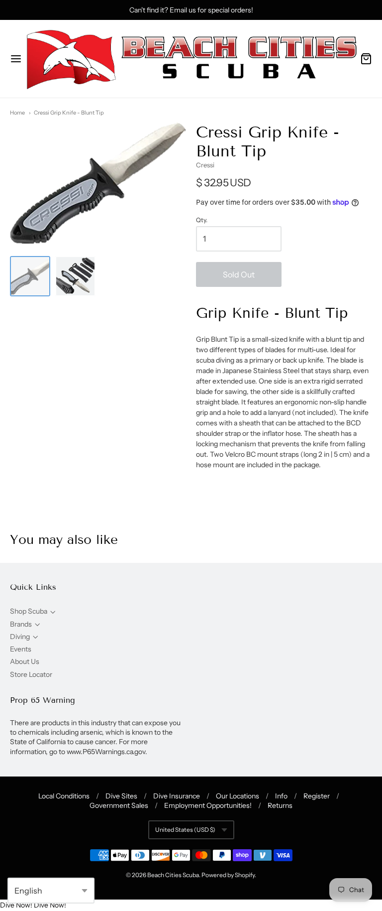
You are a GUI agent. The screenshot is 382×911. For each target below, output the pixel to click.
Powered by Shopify (228, 875)
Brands (21, 624)
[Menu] (16, 59)
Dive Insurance (176, 795)
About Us (24, 661)
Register (316, 795)
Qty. (201, 220)
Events (20, 649)
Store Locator (31, 674)
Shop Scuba (28, 611)
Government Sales (119, 805)
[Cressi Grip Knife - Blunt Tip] (30, 276)
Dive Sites (121, 795)
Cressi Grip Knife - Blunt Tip (69, 112)
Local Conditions (64, 795)
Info (281, 795)
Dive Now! (16, 905)
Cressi (205, 165)
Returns (280, 805)
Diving (20, 636)
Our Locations (237, 795)
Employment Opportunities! (208, 805)
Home (17, 112)
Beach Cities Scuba (173, 875)
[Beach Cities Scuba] (191, 59)
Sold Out (239, 274)
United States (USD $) (185, 829)
